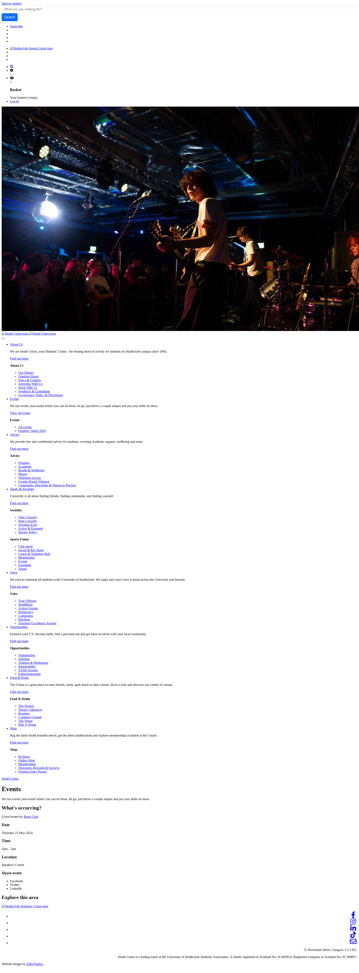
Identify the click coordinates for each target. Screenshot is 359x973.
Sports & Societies (22, 489)
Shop (13, 728)
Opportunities (19, 627)
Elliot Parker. (34, 964)
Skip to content (11, 3)
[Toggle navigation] (3, 338)
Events (14, 399)
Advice (15, 434)
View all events (20, 413)
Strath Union (10, 778)
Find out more (19, 358)
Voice (13, 572)
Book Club (31, 816)
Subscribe (16, 26)
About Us (16, 344)
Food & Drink (19, 677)
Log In (14, 101)
